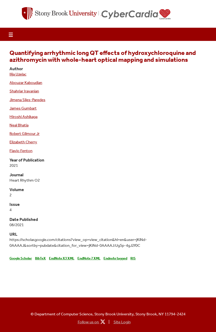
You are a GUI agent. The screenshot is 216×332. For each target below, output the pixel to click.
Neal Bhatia (18, 125)
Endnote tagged (115, 258)
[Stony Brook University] (61, 14)
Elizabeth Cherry (23, 142)
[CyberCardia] (136, 14)
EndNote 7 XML (88, 258)
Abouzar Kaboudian (25, 82)
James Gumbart (23, 108)
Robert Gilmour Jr (24, 133)
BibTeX (40, 258)
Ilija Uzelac (17, 74)
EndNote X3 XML (61, 258)
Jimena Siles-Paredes (27, 99)
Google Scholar (20, 258)
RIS (133, 258)
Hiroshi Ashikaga (23, 116)
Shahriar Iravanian (24, 91)
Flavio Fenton (20, 150)
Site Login (122, 322)
